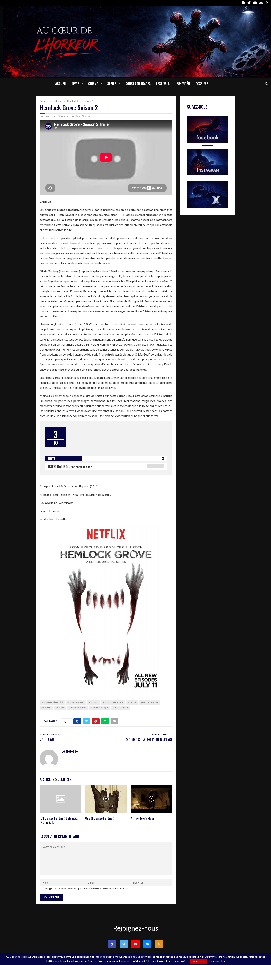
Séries (111, 83)
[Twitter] (124, 944)
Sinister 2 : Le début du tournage (149, 739)
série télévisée (120, 708)
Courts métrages (138, 83)
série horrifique (99, 708)
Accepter (198, 961)
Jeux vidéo (182, 83)
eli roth (132, 702)
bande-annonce (76, 702)
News (75, 83)
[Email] (147, 944)
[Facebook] (112, 944)
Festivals (163, 83)
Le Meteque (49, 116)
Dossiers (201, 83)
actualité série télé (52, 702)
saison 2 (60, 708)
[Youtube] (135, 944)
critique (94, 702)
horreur (46, 708)
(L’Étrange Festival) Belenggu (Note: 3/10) (59, 820)
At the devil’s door (142, 818)
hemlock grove (149, 702)
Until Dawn (47, 739)
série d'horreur (77, 708)
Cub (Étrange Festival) (99, 818)
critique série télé (113, 702)
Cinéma (93, 83)
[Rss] (159, 944)
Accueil (60, 83)
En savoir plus (217, 961)
